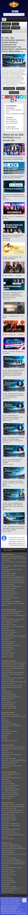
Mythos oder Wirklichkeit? (8, 649)
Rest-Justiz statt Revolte (8, 637)
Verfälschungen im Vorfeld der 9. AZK (11, 888)
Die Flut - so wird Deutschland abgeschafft (12, 579)
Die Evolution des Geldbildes (9, 819)
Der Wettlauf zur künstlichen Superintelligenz (13, 804)
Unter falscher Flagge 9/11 (8, 653)
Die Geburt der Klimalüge (8, 783)
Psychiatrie (4, 737)
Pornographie (5, 735)
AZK (12, 878)
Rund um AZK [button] (6, 31)
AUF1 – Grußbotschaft (7, 622)
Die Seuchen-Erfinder (7, 693)
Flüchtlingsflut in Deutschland (9, 588)
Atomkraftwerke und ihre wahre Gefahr (11, 754)
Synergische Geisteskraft (8, 852)
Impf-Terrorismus (6, 700)
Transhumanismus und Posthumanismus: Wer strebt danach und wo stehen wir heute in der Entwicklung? (13, 748)
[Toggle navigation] (4, 19)
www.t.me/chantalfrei (12, 123)
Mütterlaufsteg (5, 729)
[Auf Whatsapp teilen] (24, 96)
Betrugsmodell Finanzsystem (9, 817)
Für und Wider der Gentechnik (9, 791)
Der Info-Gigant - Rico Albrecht (9, 833)
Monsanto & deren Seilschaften (10, 792)
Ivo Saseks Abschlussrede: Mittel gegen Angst (13, 861)
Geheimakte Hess (6, 599)
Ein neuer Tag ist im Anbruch (9, 882)
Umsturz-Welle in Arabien (8, 584)
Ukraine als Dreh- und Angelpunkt (10, 597)
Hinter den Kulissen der (8, 890)
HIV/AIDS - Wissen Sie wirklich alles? (11, 696)
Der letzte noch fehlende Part (9, 858)
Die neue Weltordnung (7, 595)
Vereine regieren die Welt (8, 831)
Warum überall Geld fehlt (8, 838)
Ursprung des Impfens (7, 704)
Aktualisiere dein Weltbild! (8, 630)
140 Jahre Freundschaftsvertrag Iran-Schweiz (13, 580)
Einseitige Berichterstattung (9, 641)
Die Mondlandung (6, 876)
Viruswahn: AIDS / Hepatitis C (9, 706)
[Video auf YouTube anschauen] (14, 96)
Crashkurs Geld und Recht (8, 816)
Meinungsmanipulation (7, 647)
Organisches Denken (7, 733)
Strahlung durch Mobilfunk (8, 796)
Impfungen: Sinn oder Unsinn (9, 708)
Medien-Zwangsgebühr (7, 643)
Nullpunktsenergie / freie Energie (10, 762)
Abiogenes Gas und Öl (7, 752)
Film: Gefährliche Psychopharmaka (10, 789)
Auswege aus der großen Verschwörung (12, 867)
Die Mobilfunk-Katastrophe (8, 787)
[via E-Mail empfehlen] (3, 96)
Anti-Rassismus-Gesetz (7, 654)
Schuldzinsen (5, 827)
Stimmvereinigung (6, 651)
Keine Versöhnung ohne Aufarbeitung (11, 860)
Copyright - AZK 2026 (9, 895)
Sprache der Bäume (7, 798)
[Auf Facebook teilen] (17, 96)
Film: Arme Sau (5, 821)
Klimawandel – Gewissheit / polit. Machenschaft (14, 760)
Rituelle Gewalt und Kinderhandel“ (10, 714)
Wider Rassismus (6, 639)
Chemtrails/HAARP (6, 781)
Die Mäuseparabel (6, 722)
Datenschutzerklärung (11, 913)
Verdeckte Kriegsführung (8, 590)
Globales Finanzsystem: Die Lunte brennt (12, 810)
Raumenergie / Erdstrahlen (8, 764)
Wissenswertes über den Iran (9, 592)
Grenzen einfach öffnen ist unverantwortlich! (13, 582)
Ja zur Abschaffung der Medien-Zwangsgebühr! (14, 636)
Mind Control (5, 727)
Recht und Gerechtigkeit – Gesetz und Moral (13, 619)
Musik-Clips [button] (15, 27)
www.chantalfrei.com (12, 121)
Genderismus (5, 720)
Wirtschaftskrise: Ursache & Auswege (11, 825)
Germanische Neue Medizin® (9, 695)
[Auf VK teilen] (12, 100)
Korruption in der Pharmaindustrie (10, 823)
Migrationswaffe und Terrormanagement (12, 586)
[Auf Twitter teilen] (21, 96)
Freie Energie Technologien (9, 758)
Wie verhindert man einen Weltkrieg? (11, 601)
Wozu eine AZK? (6, 884)
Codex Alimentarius (6, 670)
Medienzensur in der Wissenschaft (10, 645)
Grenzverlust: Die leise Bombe (9, 632)
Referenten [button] (5, 27)
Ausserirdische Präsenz (8, 873)
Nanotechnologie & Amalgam (9, 702)
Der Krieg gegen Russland (8, 575)
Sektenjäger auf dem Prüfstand (9, 740)
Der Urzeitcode (5, 756)
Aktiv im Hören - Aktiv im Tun (9, 871)
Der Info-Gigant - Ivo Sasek (8, 875)
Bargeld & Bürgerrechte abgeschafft (11, 829)
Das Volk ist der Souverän (8, 880)
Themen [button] (15, 24)
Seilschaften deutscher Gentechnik (10, 794)
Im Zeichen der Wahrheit (8, 634)
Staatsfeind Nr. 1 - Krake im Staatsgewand (12, 556)
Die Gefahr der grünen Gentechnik (10, 785)
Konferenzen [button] (6, 24)
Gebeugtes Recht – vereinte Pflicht (10, 621)
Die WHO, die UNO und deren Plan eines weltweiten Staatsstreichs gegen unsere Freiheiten (12, 687)
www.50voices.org (11, 119)
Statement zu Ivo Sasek (8, 656)
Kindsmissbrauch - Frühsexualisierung (11, 725)
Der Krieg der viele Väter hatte (9, 594)
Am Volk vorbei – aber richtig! (9, 624)
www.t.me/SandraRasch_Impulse (15, 113)
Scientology (4, 738)
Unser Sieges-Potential (7, 869)
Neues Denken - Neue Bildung (9, 731)
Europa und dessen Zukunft (9, 573)
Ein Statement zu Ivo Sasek (9, 886)
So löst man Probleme (7, 891)
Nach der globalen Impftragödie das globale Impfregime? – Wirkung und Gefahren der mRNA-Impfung (13, 674)
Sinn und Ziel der (6, 878)
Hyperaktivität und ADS (7, 698)
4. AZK (15, 890)
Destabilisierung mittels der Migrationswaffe (13, 577)
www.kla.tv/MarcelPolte (12, 128)
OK (24, 900)
